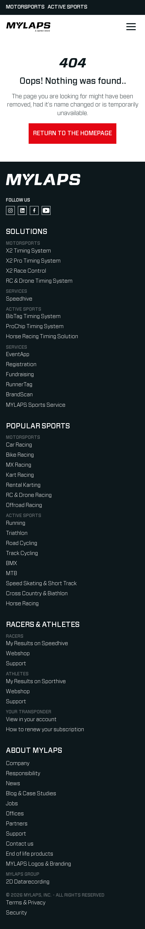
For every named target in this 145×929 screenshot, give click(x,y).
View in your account (31, 719)
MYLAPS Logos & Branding (38, 864)
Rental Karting (23, 485)
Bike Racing (20, 455)
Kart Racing (20, 475)
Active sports (67, 7)
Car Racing (19, 445)
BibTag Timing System (33, 316)
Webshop (18, 653)
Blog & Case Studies (31, 793)
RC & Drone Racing (29, 495)
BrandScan (19, 394)
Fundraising (20, 374)
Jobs (12, 803)
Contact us (19, 844)
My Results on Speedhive (37, 643)
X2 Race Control (26, 271)
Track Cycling (22, 553)
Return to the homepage (72, 133)
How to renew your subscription (45, 729)
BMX (11, 563)
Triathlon (17, 533)
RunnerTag (19, 384)
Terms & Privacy (25, 903)
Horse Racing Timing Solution (42, 336)
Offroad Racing (24, 505)
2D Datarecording (27, 882)
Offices (15, 814)
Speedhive (19, 299)
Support (16, 663)
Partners (17, 824)
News (13, 783)
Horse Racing (22, 603)
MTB (11, 573)
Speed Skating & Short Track (41, 583)
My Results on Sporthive (36, 681)
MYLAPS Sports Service (35, 405)
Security (16, 913)
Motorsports (25, 7)
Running (15, 523)
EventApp (17, 354)
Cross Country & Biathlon (37, 593)
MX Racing (18, 465)
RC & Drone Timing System (39, 281)
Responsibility (23, 773)
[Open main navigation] (131, 27)
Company (17, 763)
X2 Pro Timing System (33, 261)
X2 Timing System (28, 251)
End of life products (29, 854)
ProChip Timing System (35, 326)
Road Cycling (21, 543)
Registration (21, 364)
